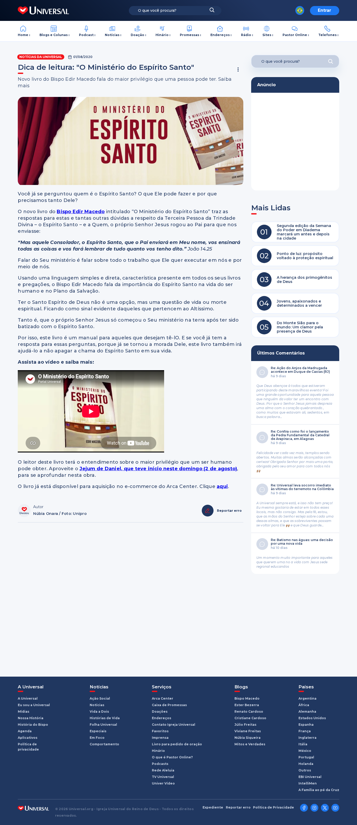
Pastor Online (295, 35)
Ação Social (100, 698)
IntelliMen (307, 783)
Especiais (98, 731)
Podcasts (160, 764)
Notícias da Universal (40, 57)
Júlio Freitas (245, 725)
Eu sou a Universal (34, 705)
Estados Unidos (312, 718)
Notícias (112, 35)
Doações (160, 711)
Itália (302, 744)
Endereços (220, 35)
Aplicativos (27, 738)
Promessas (189, 35)
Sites (266, 35)
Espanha (306, 725)
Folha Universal (103, 725)
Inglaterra (307, 738)
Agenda (25, 731)
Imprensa (160, 738)
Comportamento (104, 744)
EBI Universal (309, 777)
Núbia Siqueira (247, 738)
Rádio (246, 35)
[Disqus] (130, 597)
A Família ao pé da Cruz (318, 790)
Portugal (306, 757)
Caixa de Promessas (169, 705)
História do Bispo (33, 725)
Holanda (305, 764)
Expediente (213, 807)
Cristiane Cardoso (250, 718)
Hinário (162, 35)
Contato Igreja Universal (173, 725)
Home (23, 35)
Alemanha (307, 711)
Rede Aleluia (163, 770)
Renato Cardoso (248, 711)
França (304, 731)
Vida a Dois (99, 711)
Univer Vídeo (163, 783)
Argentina (307, 698)
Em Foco (97, 738)
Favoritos (160, 731)
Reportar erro (238, 807)
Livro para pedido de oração (177, 744)
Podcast (86, 35)
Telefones (327, 35)
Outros (304, 770)
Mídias (23, 711)
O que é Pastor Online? (172, 757)
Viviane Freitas (247, 731)
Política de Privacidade (273, 807)
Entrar (324, 10)
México (304, 751)
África (303, 705)
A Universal (28, 698)
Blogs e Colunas (53, 35)
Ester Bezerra (246, 705)
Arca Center (162, 698)
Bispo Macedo (247, 698)
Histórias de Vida (105, 718)
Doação (137, 35)
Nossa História (30, 718)
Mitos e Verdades (249, 744)
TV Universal (163, 777)
